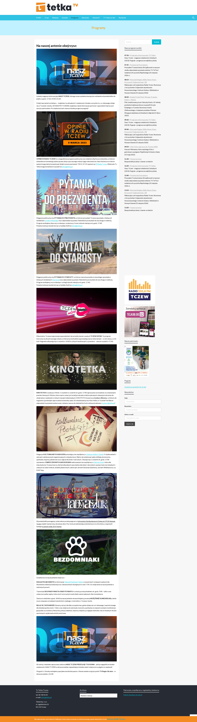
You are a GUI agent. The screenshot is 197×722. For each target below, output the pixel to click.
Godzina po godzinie (131, 387)
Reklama (55, 18)
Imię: (126, 398)
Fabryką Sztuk (99, 462)
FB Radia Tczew (101, 164)
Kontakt (65, 18)
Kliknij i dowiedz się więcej (132, 695)
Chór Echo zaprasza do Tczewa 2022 (144, 147)
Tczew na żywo (135, 159)
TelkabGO (96, 18)
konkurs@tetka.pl (108, 403)
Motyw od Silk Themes (116, 719)
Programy (74, 18)
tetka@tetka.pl (67, 167)
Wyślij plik (122, 18)
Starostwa (55, 280)
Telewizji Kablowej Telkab (73, 582)
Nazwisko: (128, 406)
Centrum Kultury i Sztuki (94, 454)
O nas (47, 18)
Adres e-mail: (129, 414)
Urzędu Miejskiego (51, 220)
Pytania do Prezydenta (139, 65)
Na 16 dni (142, 387)
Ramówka (85, 18)
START (38, 18)
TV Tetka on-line (109, 18)
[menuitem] (38, 17)
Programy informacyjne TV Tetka (143, 55)
